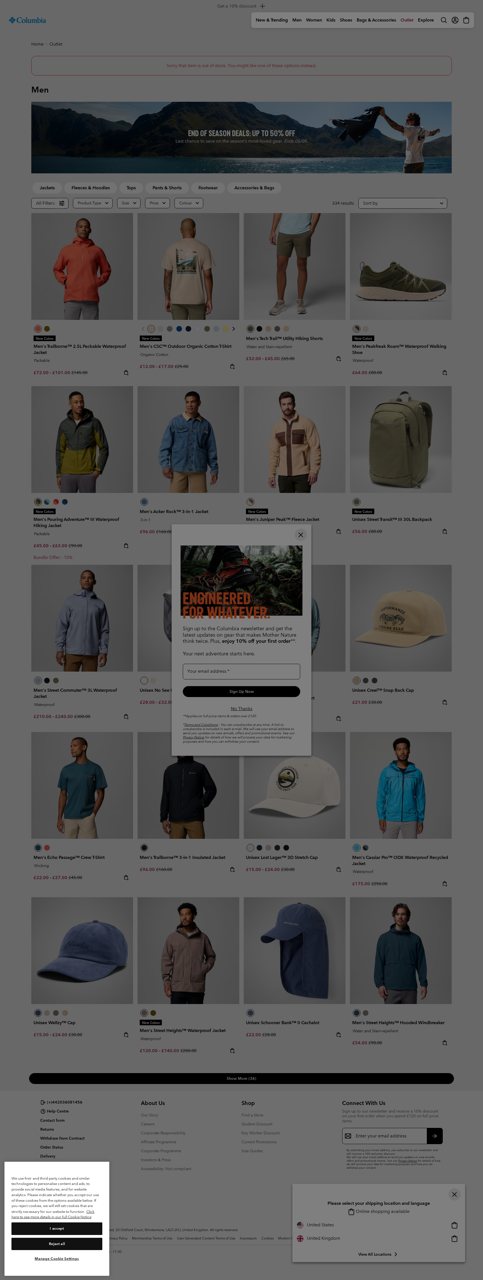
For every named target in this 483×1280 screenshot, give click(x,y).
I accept (57, 1228)
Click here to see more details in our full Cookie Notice (52, 1214)
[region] (56, 1219)
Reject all (57, 1243)
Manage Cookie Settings (57, 1258)
